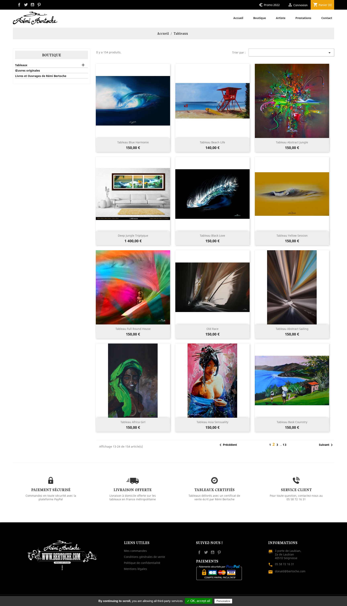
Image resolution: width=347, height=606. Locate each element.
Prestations (303, 18)
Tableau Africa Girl (132, 422)
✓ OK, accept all (198, 601)
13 (285, 445)
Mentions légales (135, 569)
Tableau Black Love (212, 235)
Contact (326, 18)
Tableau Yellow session (292, 235)
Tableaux (21, 65)
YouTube (32, 4)
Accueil (238, 18)
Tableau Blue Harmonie (133, 142)
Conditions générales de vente (144, 557)
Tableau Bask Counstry (292, 422)
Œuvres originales (27, 70)
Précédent (227, 445)
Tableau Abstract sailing (292, 329)
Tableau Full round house (133, 329)
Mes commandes (135, 551)
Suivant (326, 445)
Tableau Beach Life (212, 142)
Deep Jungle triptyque (133, 235)
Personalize (223, 601)
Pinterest (39, 4)
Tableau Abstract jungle (292, 142)
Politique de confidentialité (142, 563)
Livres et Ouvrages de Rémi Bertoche (40, 76)
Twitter (25, 4)
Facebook (19, 4)
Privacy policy (242, 601)
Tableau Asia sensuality (212, 422)
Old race (212, 329)
